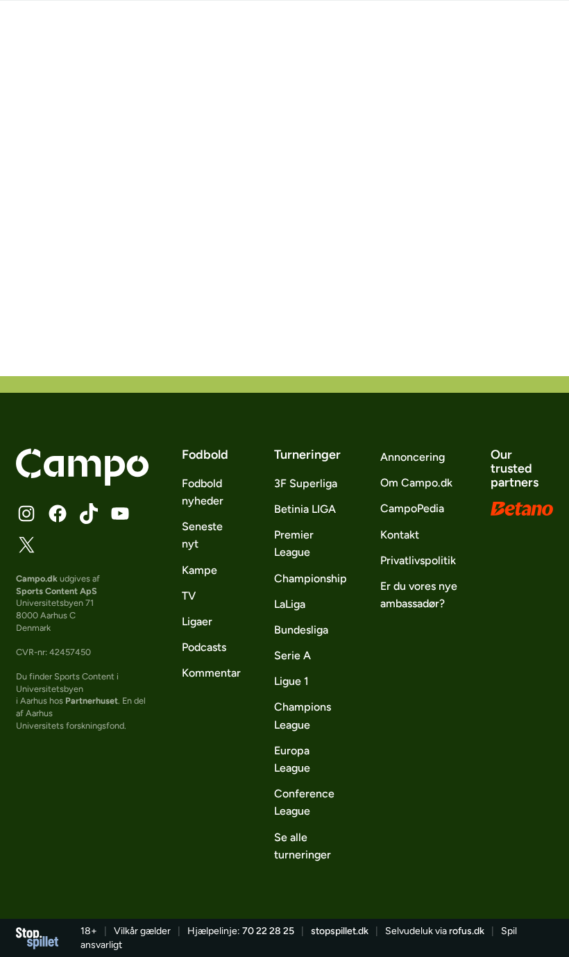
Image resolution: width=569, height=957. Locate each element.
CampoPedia (412, 508)
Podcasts (204, 647)
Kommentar (211, 672)
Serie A (292, 655)
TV (189, 595)
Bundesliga (301, 629)
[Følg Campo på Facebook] (57, 513)
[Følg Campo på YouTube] (120, 513)
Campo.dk (37, 578)
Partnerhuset (91, 700)
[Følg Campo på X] (26, 544)
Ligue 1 (291, 681)
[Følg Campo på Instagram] (26, 513)
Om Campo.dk (416, 482)
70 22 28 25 (268, 931)
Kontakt (399, 534)
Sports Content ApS (56, 591)
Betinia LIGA (305, 509)
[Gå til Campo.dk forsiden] (82, 481)
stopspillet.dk (339, 931)
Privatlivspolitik (418, 560)
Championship (310, 578)
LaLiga (289, 604)
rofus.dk (466, 931)
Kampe (199, 570)
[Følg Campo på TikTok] (88, 513)
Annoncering (412, 457)
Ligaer (197, 621)
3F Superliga (305, 483)
